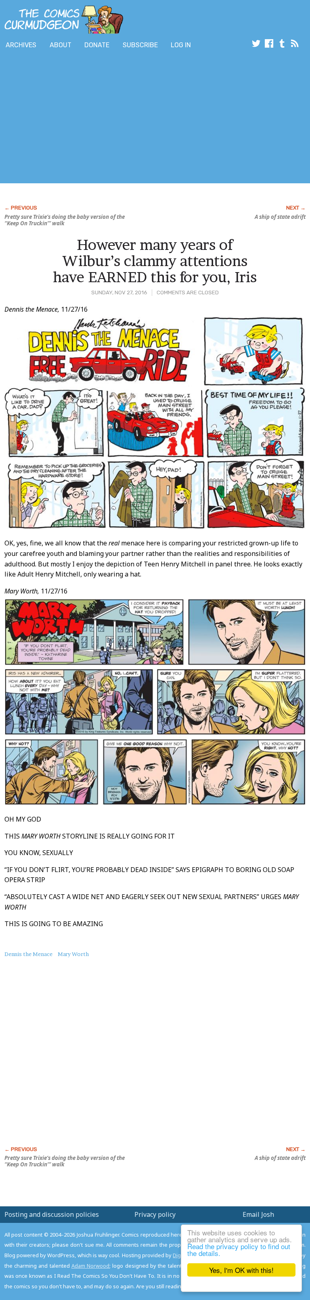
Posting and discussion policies (51, 1214)
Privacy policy (155, 1214)
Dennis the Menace (28, 954)
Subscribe (140, 45)
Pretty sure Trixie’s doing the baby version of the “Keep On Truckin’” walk (64, 220)
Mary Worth (73, 954)
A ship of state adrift (280, 216)
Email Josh (258, 1214)
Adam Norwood (90, 1265)
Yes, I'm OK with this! (241, 1270)
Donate (96, 45)
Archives (21, 45)
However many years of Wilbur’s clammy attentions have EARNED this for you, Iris (155, 260)
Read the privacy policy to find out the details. (238, 1249)
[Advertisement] (94, 118)
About (60, 45)
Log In (181, 45)
